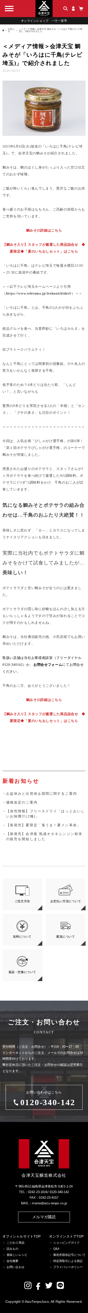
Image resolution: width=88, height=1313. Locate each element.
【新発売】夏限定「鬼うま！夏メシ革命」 (43, 825)
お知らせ (11, 30)
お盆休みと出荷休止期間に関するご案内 (41, 793)
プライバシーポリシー (68, 1267)
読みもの (12, 1248)
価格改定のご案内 (22, 802)
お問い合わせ (15, 1267)
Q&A (56, 1248)
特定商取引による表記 (68, 1261)
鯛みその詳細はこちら (44, 230)
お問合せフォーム (47, 665)
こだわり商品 (15, 1242)
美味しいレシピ (17, 1255)
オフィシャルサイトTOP (21, 1236)
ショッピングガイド (66, 1242)
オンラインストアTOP (66, 1236)
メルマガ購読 (44, 1217)
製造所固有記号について (69, 1255)
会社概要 (12, 1261)
